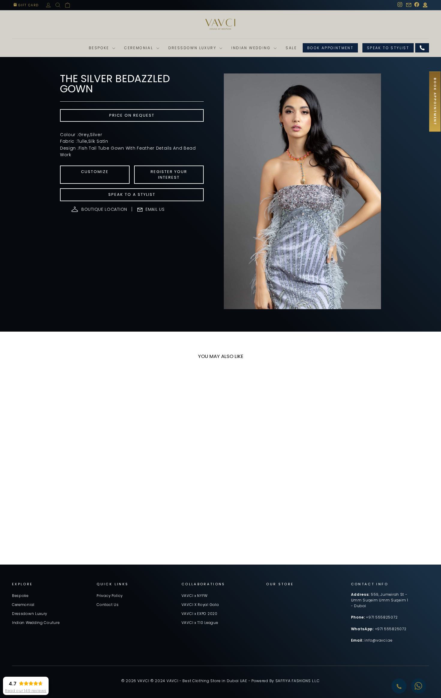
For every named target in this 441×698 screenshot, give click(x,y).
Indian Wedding (251, 47)
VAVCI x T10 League (200, 622)
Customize (95, 171)
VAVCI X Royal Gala (200, 604)
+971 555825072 (382, 617)
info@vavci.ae (378, 640)
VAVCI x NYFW (195, 595)
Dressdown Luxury (193, 47)
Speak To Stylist (388, 47)
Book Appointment (330, 47)
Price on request (131, 115)
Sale (291, 47)
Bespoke (100, 47)
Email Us (155, 209)
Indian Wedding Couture (35, 622)
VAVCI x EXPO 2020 (200, 613)
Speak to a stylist (131, 194)
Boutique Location (104, 209)
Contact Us (107, 604)
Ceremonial (139, 47)
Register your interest (169, 174)
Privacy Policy (110, 595)
